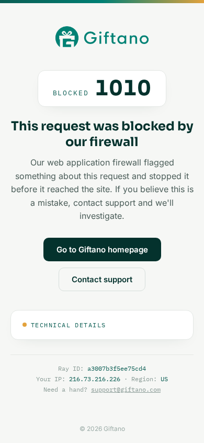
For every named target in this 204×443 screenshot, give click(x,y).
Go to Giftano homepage (102, 249)
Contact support (102, 279)
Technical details (68, 325)
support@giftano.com (126, 389)
